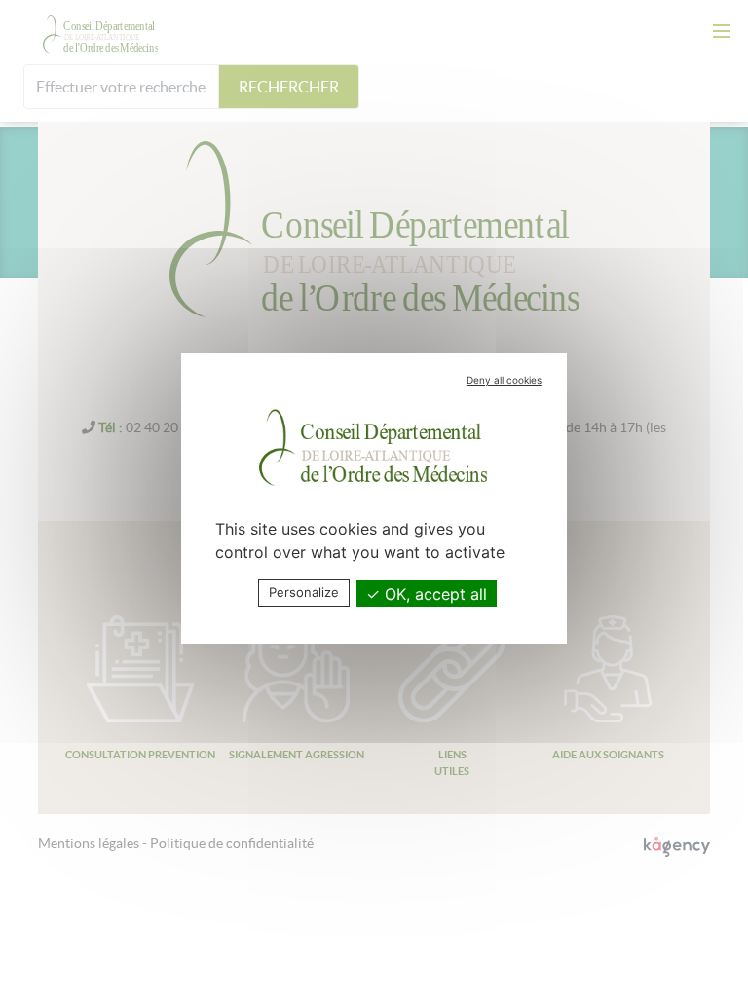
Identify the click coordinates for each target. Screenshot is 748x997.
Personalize (304, 592)
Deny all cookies (504, 380)
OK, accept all (433, 594)
